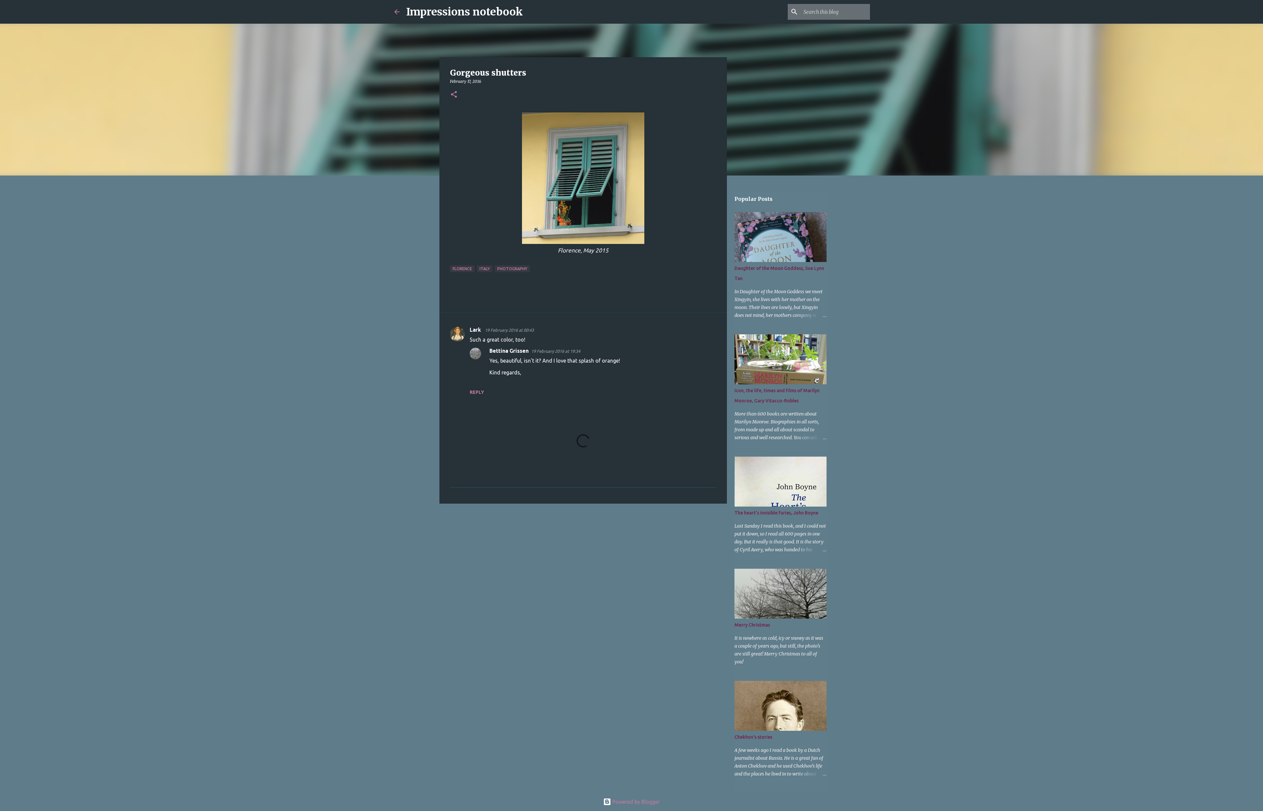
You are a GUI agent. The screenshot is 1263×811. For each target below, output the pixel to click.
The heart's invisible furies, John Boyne (776, 512)
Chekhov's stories (753, 737)
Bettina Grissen (509, 351)
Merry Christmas (752, 625)
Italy (485, 269)
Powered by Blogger (635, 802)
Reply (477, 392)
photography (512, 269)
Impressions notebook (464, 11)
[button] (454, 94)
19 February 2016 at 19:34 (555, 351)
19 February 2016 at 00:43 (509, 330)
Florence (462, 269)
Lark (476, 330)
